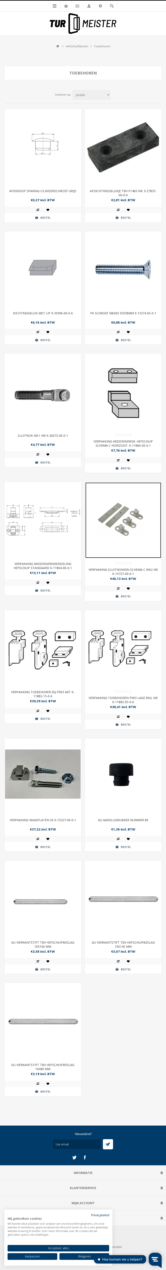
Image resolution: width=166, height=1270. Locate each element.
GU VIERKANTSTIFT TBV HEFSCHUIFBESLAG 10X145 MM (123, 944)
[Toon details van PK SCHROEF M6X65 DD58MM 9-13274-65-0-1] (123, 269)
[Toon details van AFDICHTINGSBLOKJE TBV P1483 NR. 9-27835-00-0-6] (123, 147)
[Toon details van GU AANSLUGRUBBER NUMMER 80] (123, 776)
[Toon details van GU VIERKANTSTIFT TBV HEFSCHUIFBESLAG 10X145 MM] (123, 898)
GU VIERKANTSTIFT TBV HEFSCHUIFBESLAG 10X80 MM (42, 1067)
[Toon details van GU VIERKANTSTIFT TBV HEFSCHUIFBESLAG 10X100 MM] (43, 898)
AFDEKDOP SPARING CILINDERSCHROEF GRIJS (42, 191)
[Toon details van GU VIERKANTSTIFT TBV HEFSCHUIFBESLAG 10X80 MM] (43, 1021)
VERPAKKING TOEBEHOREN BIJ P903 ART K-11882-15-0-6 (43, 694)
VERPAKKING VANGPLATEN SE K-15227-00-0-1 (43, 820)
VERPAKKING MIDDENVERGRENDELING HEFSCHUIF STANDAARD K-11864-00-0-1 (43, 566)
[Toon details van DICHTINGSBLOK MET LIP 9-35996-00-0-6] (43, 269)
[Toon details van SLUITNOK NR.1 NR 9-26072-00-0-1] (43, 392)
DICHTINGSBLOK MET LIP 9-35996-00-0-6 (43, 313)
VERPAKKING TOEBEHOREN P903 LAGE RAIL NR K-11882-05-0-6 (123, 700)
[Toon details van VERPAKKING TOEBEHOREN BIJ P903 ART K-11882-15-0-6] (43, 648)
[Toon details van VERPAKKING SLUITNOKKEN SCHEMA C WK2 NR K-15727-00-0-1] (123, 520)
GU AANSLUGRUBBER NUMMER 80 (123, 820)
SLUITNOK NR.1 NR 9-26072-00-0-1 (43, 435)
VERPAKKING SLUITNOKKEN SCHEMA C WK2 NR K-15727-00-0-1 (123, 572)
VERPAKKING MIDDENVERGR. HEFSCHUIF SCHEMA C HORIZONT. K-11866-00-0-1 (123, 443)
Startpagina (58, 46)
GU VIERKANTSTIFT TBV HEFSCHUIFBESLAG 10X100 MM (42, 944)
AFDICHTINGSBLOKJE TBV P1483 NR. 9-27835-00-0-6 (123, 193)
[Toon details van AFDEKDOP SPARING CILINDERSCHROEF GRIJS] (43, 147)
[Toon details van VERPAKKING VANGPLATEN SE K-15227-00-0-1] (43, 776)
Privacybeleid (100, 1215)
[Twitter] (74, 1157)
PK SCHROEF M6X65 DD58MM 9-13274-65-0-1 (123, 313)
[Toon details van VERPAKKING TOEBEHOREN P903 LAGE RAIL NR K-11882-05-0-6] (123, 648)
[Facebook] (84, 1157)
